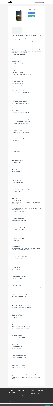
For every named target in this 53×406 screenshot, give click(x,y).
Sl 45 (12, 151)
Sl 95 (12, 260)
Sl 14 (12, 85)
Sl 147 (12, 367)
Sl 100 (12, 269)
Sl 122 (12, 319)
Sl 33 (12, 119)
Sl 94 (12, 258)
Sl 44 (12, 149)
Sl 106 (12, 280)
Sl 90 (12, 251)
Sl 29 (12, 112)
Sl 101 (12, 271)
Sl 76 (12, 216)
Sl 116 (12, 307)
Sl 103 (12, 274)
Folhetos (30, 9)
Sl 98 (12, 265)
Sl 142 (12, 355)
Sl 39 (12, 130)
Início (28, 9)
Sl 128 (12, 330)
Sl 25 (12, 105)
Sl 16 (12, 88)
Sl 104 (12, 276)
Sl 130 (12, 333)
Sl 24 (12, 103)
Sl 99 (12, 267)
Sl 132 (12, 337)
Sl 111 (12, 298)
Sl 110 (12, 296)
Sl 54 (12, 167)
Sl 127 (12, 328)
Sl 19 (12, 94)
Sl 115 (12, 305)
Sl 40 (12, 132)
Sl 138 (12, 348)
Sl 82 (12, 227)
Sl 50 (12, 160)
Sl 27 (12, 108)
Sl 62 (12, 182)
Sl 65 (12, 187)
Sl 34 (12, 121)
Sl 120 (12, 314)
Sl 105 (12, 278)
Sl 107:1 (15, 378)
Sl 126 (12, 326)
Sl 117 (12, 309)
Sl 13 (12, 83)
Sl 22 (12, 99)
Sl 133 (12, 339)
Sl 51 (12, 162)
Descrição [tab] (13, 25)
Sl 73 (12, 211)
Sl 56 (12, 171)
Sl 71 (12, 198)
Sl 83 (12, 229)
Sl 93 (12, 256)
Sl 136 (12, 344)
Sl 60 (12, 178)
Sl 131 (12, 335)
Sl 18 (12, 92)
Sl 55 (12, 169)
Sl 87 (12, 236)
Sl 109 (12, 294)
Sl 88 (12, 238)
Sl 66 (12, 189)
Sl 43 (12, 147)
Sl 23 (12, 101)
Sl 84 (12, 231)
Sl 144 (12, 359)
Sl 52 (12, 164)
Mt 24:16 (21, 58)
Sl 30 (12, 114)
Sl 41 (12, 134)
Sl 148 (12, 369)
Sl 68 (12, 193)
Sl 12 (12, 81)
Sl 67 (12, 191)
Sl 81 (12, 225)
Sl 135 (12, 342)
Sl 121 (12, 317)
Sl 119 (12, 312)
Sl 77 (12, 218)
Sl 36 (12, 125)
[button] (25, 10)
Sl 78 (12, 220)
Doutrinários (33, 9)
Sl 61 (12, 180)
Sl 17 (12, 90)
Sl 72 (12, 200)
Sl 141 (12, 353)
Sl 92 (12, 254)
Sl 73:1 (15, 243)
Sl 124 (12, 322)
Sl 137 (12, 346)
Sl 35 (12, 123)
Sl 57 (12, 173)
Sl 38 (12, 128)
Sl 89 (12, 240)
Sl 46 (12, 153)
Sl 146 (12, 365)
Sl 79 (12, 222)
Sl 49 (12, 158)
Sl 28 (12, 110)
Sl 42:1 (20, 203)
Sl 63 (12, 184)
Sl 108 (12, 292)
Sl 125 (12, 324)
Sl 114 (12, 303)
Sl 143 (12, 357)
